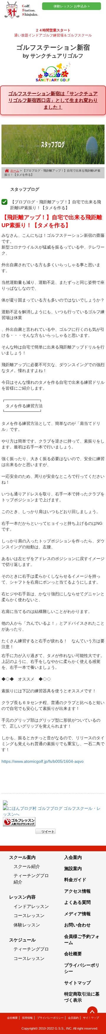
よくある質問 (77, 902)
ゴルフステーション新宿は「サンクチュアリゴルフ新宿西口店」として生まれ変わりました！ (53, 100)
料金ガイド (75, 879)
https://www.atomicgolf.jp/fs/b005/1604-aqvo (42, 761)
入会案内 (73, 857)
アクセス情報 (77, 891)
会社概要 (73, 953)
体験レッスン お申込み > (72, 6)
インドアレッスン (31, 906)
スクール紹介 (27, 866)
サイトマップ (77, 982)
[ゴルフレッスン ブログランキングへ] (19, 821)
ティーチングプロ (31, 948)
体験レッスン (27, 924)
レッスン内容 (22, 896)
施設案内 (73, 868)
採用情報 (27, 1017)
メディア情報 (77, 913)
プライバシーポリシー (50, 1017)
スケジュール (22, 939)
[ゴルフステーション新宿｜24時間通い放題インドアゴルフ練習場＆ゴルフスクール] (21, 10)
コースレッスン (29, 915)
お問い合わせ (77, 924)
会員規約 (73, 1017)
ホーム (14, 170)
